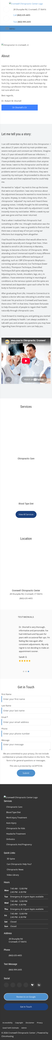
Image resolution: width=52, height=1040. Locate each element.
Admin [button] (24, 1028)
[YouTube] (25, 985)
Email (4, 717)
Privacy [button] (40, 1023)
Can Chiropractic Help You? (19, 864)
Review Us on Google (26, 996)
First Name (6, 694)
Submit (26, 773)
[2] (26, 671)
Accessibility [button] (7, 1023)
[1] (23, 671)
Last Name (6, 705)
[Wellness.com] (39, 985)
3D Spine (11, 858)
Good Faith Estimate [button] (11, 1028)
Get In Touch (26, 1006)
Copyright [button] (19, 1023)
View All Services (26, 514)
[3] (28, 671)
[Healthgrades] (32, 985)
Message (5, 740)
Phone (4, 728)
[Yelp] (19, 985)
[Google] (6, 985)
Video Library (13, 875)
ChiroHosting (7, 1036)
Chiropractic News (15, 869)
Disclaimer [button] (30, 1023)
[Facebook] (12, 985)
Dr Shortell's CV (19, 107)
